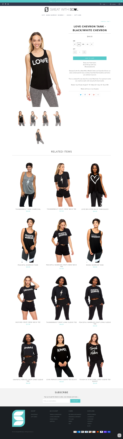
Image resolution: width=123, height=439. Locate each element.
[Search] (100, 4)
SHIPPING (52, 421)
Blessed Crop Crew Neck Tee (28, 296)
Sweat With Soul (20, 431)
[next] (64, 65)
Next (108, 21)
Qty (74, 49)
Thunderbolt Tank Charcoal (28, 183)
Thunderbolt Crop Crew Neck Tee (61, 183)
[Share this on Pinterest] (89, 95)
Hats (43, 15)
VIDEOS (89, 423)
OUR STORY (90, 419)
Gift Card (77, 15)
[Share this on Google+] (94, 95)
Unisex (69, 15)
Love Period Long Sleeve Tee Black (61, 353)
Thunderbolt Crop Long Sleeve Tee (61, 296)
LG (87, 44)
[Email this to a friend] (98, 95)
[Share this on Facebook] (85, 95)
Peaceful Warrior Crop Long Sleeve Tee (95, 296)
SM (79, 44)
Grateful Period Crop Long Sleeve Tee (28, 353)
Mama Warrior (51, 15)
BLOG (88, 426)
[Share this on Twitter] (81, 95)
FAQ (70, 423)
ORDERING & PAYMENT (75, 416)
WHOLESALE (34, 414)
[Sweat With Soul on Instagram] (8, 4)
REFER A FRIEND (91, 414)
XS (74, 44)
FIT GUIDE (71, 419)
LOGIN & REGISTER (54, 416)
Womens (61, 15)
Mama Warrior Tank (95, 239)
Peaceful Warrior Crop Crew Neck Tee (61, 238)
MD (83, 44)
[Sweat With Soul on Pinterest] (5, 4)
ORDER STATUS (53, 419)
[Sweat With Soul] (61, 9)
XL (91, 44)
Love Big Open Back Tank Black (95, 183)
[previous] (15, 65)
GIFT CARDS (34, 416)
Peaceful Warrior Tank (28, 239)
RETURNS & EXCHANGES (75, 414)
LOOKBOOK (90, 416)
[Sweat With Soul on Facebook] (3, 4)
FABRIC (70, 421)
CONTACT (90, 421)
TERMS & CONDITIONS (55, 414)
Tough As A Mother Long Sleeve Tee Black (95, 353)
